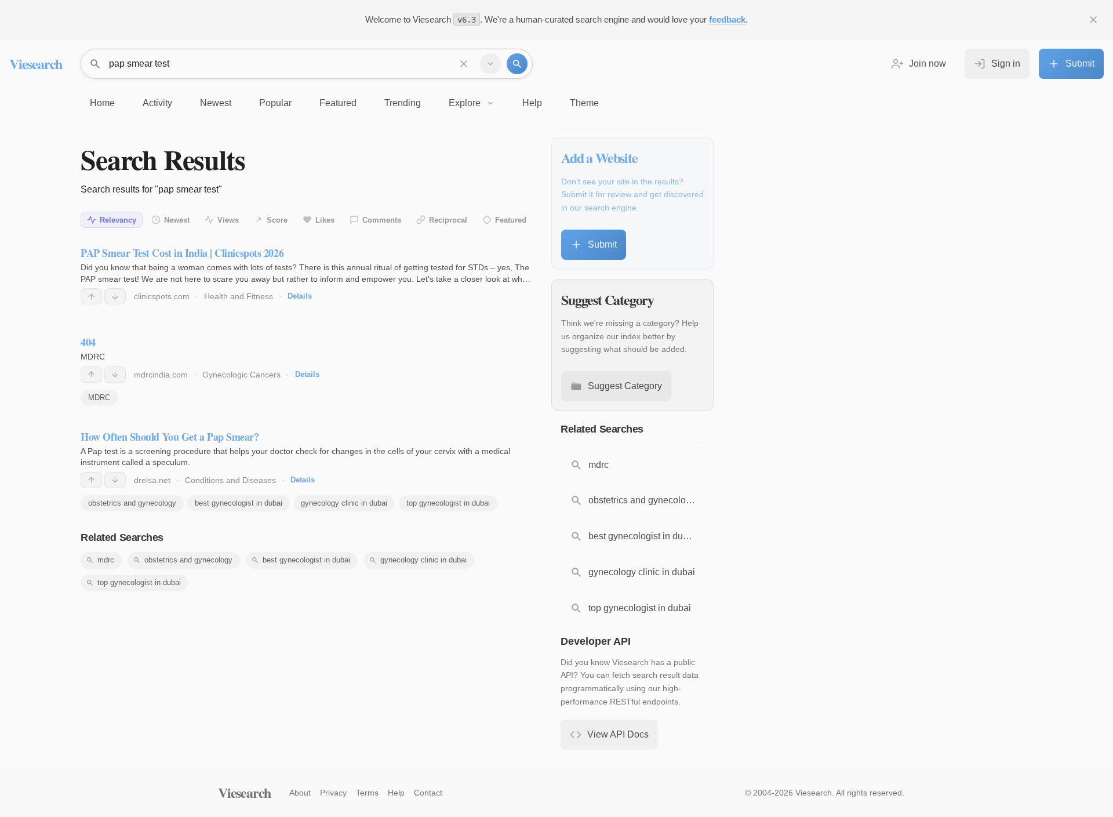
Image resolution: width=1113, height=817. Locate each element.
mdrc (105, 559)
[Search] (517, 63)
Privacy (333, 792)
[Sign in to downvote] (115, 296)
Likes (324, 220)
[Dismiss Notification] (1093, 19)
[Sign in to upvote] (91, 296)
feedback (727, 19)
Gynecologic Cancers (241, 374)
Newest (177, 220)
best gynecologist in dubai (238, 503)
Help (396, 792)
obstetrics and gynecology (132, 503)
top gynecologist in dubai (448, 503)
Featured (510, 220)
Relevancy (118, 220)
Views (228, 220)
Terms (367, 792)
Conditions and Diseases (230, 480)
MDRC (99, 397)
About (300, 792)
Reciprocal (448, 220)
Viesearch (35, 63)
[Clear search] (463, 63)
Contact (428, 792)
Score (277, 220)
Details (300, 296)
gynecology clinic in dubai (344, 503)
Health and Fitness (238, 296)
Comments (381, 220)
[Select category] (490, 63)
